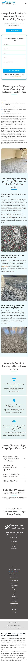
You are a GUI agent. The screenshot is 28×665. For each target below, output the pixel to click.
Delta (14, 589)
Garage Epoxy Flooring (14, 571)
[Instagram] (15, 612)
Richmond (14, 605)
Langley (14, 587)
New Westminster (14, 603)
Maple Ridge (14, 601)
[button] (26, 3)
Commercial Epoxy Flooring (14, 569)
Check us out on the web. (7, 562)
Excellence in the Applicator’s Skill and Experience (10, 467)
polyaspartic (5, 266)
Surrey (14, 592)
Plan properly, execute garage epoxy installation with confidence (11, 459)
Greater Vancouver (14, 580)
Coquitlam (14, 596)
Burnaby (14, 594)
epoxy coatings (8, 215)
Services (14, 546)
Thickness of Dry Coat (10, 481)
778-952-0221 (17, 76)
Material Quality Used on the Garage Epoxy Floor (11, 475)
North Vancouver (14, 582)
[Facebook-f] (12, 612)
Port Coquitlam (14, 598)
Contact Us (14, 548)
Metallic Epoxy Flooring (14, 574)
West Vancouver (14, 585)
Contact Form (14, 544)
